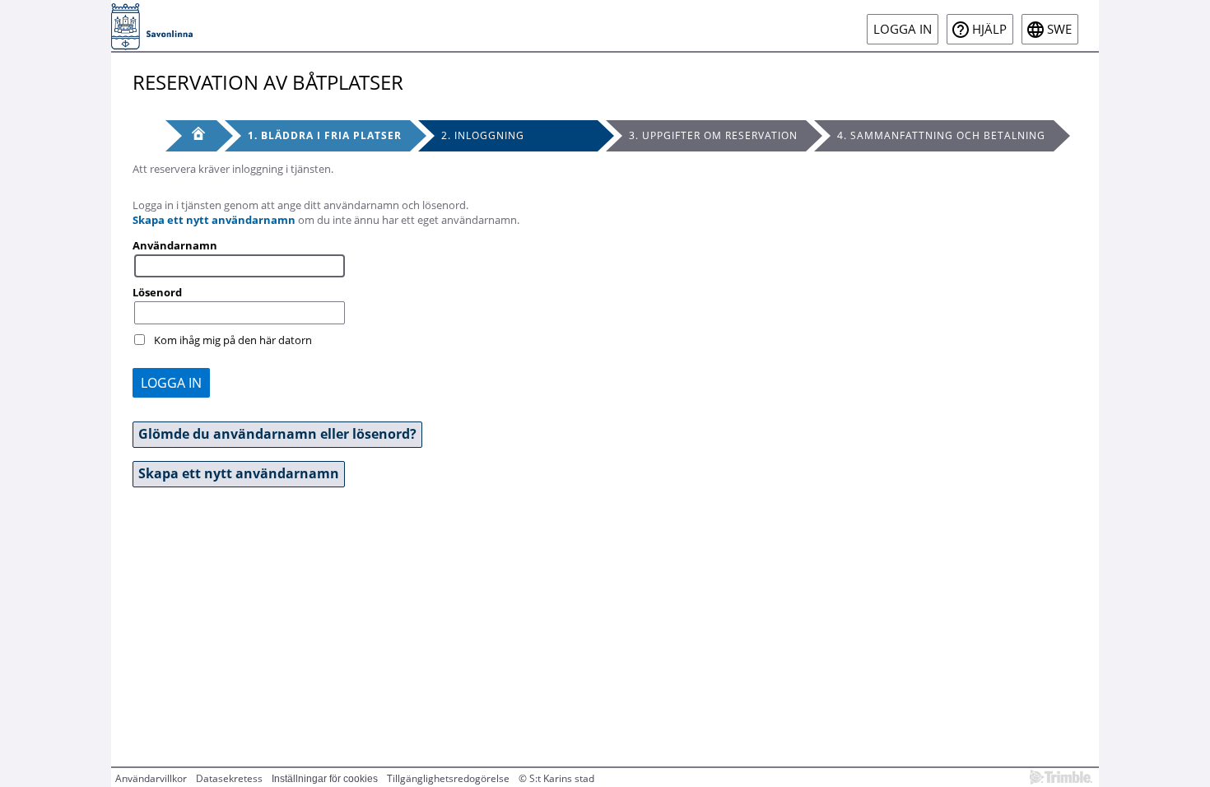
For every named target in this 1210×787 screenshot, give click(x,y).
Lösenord (157, 292)
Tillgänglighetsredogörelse (448, 778)
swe (1059, 29)
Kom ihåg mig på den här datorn (233, 340)
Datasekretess (229, 778)
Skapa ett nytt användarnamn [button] (238, 473)
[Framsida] (190, 135)
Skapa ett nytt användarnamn (214, 219)
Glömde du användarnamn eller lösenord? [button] (277, 434)
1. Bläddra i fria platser (325, 135)
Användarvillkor (151, 778)
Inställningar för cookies (325, 779)
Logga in (902, 29)
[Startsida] (152, 25)
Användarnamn (175, 245)
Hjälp (989, 29)
